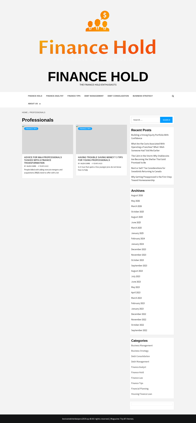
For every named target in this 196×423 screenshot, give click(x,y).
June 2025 (136, 222)
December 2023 (138, 249)
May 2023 (135, 287)
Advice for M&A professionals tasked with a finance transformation (43, 160)
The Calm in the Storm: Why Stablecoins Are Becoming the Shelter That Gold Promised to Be (150, 159)
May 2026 (135, 200)
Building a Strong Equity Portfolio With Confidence (150, 136)
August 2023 (137, 270)
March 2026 (136, 206)
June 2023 (136, 281)
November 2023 (138, 254)
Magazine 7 (116, 418)
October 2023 (137, 260)
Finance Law (137, 377)
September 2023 (139, 265)
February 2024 (138, 238)
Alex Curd (32, 166)
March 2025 (136, 227)
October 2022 (137, 324)
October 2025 (137, 211)
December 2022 (138, 314)
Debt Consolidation (118, 96)
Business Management (142, 345)
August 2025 (137, 216)
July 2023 (135, 276)
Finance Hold (98, 76)
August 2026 (137, 195)
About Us (33, 104)
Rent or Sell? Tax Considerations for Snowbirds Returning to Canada (148, 170)
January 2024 (137, 244)
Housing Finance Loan (141, 394)
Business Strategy (143, 96)
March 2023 (136, 297)
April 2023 (135, 292)
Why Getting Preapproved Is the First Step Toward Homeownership (151, 178)
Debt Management (94, 96)
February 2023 (138, 303)
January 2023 (137, 308)
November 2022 (138, 319)
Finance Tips (73, 96)
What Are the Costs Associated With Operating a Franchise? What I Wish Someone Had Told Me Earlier (148, 147)
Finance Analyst (54, 96)
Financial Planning (140, 388)
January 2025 (137, 233)
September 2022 (139, 330)
